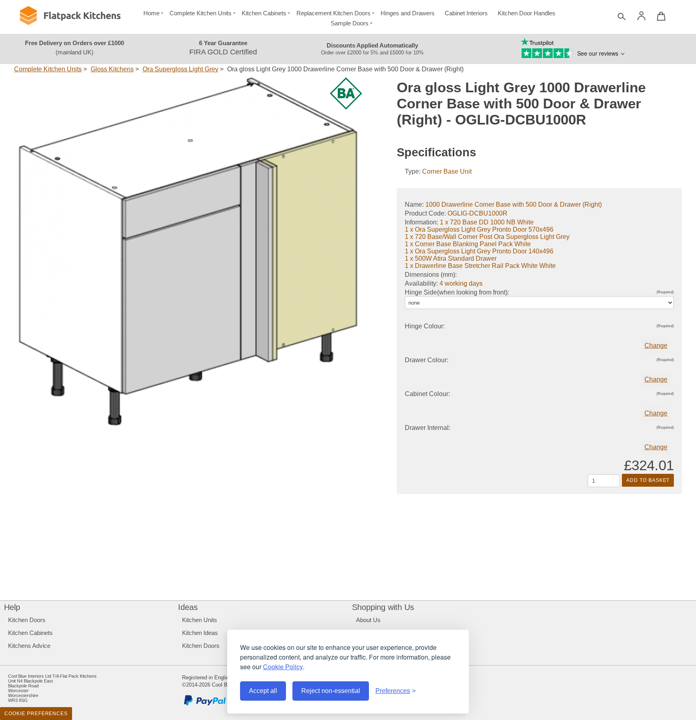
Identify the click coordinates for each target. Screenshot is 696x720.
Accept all (263, 690)
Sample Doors (350, 23)
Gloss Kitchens (112, 69)
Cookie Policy (283, 666)
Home (151, 13)
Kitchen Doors (27, 619)
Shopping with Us (383, 607)
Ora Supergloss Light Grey (180, 69)
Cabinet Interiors (466, 13)
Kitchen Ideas (200, 632)
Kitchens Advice (29, 645)
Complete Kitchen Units (201, 13)
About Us (368, 619)
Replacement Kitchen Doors (333, 13)
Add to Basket (647, 480)
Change (655, 345)
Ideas (188, 607)
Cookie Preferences (36, 713)
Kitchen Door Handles (526, 13)
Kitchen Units (199, 619)
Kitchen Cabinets (264, 13)
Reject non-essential (330, 690)
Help (12, 607)
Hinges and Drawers (408, 13)
